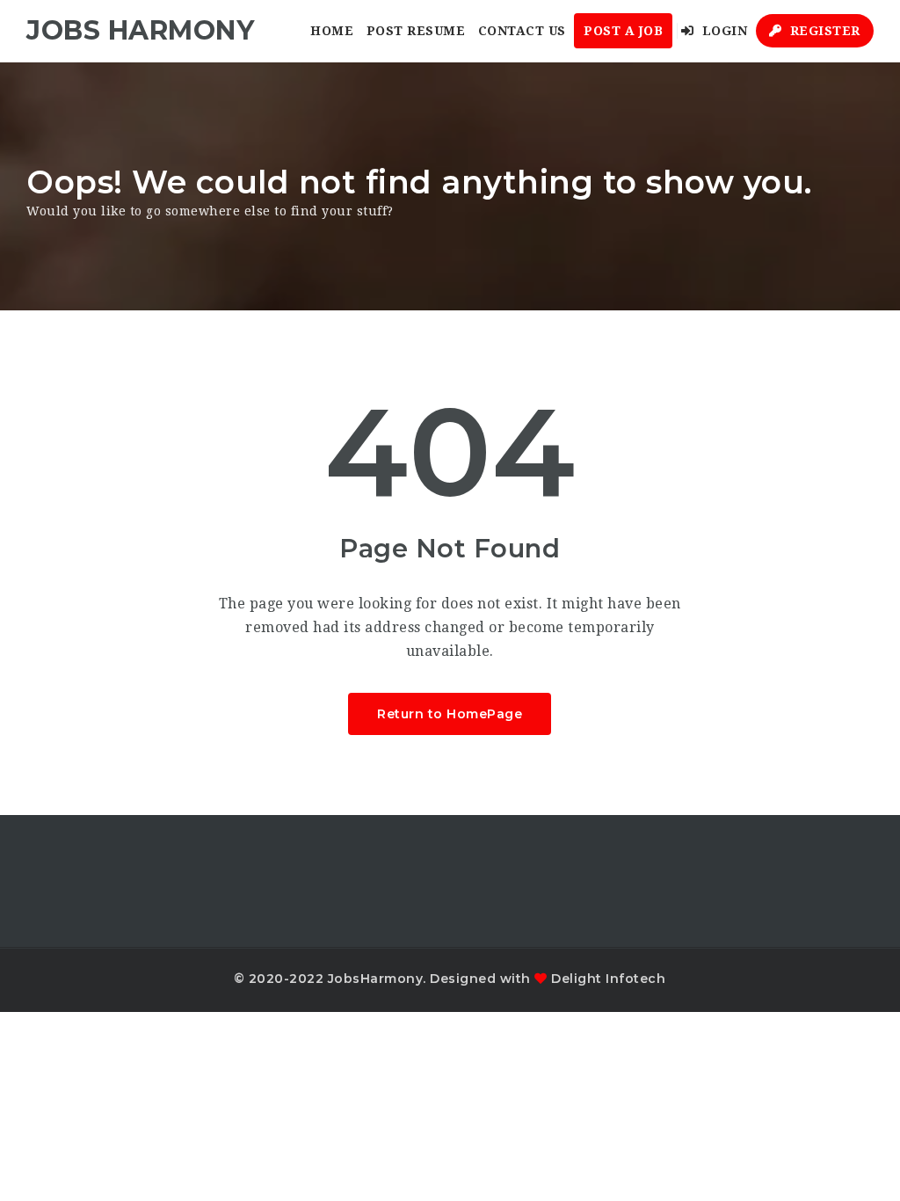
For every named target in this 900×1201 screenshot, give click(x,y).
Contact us (522, 31)
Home (331, 31)
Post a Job (623, 31)
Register (823, 31)
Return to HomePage (449, 714)
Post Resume (416, 31)
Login (722, 31)
